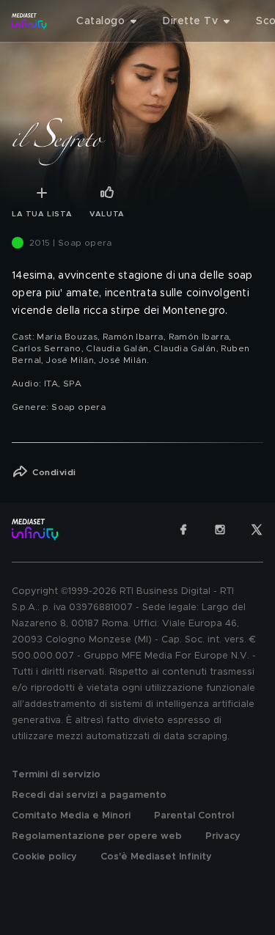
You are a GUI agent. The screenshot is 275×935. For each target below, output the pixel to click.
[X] (256, 529)
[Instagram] (220, 529)
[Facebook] (183, 529)
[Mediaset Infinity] (29, 21)
